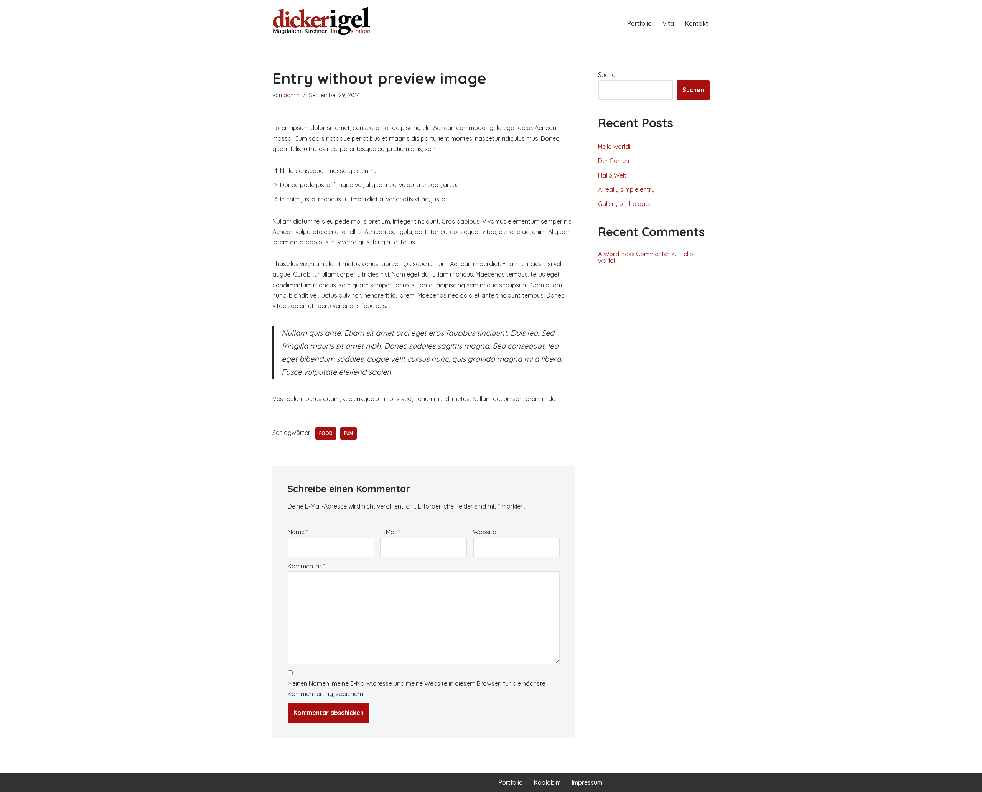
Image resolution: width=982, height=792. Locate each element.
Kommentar (306, 566)
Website (484, 532)
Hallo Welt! (613, 175)
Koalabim (547, 782)
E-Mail (390, 532)
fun (348, 433)
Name (298, 532)
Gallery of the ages (625, 203)
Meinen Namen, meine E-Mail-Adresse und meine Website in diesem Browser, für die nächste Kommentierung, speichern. (416, 689)
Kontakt (696, 23)
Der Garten (613, 161)
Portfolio (639, 23)
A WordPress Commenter (634, 254)
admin (291, 95)
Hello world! (614, 146)
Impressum (587, 782)
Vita (668, 23)
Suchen (608, 75)
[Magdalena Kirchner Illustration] (322, 23)
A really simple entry (626, 189)
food (326, 433)
